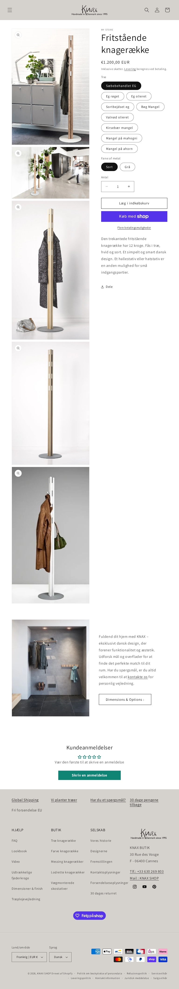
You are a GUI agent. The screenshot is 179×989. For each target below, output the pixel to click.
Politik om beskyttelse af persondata (99, 973)
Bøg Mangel (150, 107)
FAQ (14, 840)
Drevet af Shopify (62, 973)
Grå (127, 167)
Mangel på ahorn (119, 149)
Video (16, 861)
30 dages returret (103, 893)
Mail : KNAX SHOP (144, 878)
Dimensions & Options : (125, 699)
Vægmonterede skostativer (62, 886)
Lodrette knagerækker (68, 872)
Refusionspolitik (137, 973)
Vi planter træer (64, 799)
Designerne (98, 851)
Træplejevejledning (26, 899)
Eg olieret (139, 96)
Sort (109, 167)
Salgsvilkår (160, 978)
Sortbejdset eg (117, 107)
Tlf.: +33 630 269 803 (147, 871)
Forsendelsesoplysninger (109, 883)
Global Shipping (25, 799)
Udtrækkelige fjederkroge (22, 875)
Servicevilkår (159, 973)
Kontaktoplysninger (105, 872)
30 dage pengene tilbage (144, 802)
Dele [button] (109, 287)
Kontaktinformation (107, 978)
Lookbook (19, 851)
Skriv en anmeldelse (89, 775)
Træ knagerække (63, 840)
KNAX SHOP (44, 973)
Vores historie (100, 840)
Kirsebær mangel (119, 128)
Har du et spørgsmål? (108, 799)
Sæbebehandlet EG (121, 86)
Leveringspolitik (81, 978)
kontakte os (138, 676)
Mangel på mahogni (121, 138)
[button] (10, 10)
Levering (130, 69)
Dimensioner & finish (27, 888)
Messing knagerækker (67, 861)
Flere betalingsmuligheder (134, 227)
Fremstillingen (101, 861)
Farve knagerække (65, 851)
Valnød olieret (117, 117)
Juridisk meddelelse (136, 978)
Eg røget (112, 96)
